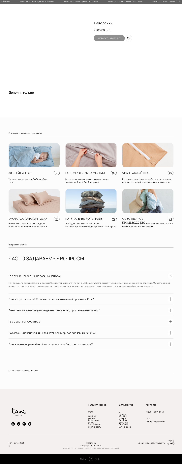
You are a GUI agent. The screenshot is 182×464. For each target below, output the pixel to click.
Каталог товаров (97, 404)
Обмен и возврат (123, 417)
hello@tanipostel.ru (155, 421)
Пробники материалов (125, 425)
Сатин (91, 411)
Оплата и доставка (123, 421)
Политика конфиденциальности (91, 444)
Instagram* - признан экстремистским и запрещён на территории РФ (91, 448)
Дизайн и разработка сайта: (151, 443)
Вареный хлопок (92, 417)
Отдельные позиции (93, 421)
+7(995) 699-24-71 (155, 411)
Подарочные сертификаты (94, 425)
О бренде (122, 413)
